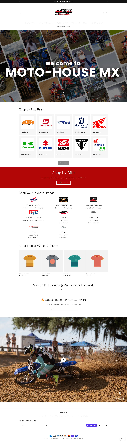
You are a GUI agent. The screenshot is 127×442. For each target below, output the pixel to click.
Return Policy (70, 416)
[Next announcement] (107, 1)
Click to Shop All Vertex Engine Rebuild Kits (33, 208)
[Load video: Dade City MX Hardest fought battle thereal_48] (63, 359)
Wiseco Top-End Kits (33, 237)
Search (39, 416)
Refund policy (65, 438)
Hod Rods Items (63, 223)
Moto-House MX (51, 438)
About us (52, 416)
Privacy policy (72, 438)
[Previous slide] (60, 103)
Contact (77, 416)
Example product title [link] (24, 274)
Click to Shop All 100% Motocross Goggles (33, 220)
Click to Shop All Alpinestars (93, 208)
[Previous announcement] (19, 1)
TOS (57, 416)
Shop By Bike (63, 92)
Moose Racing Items (93, 223)
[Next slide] (66, 103)
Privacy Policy (62, 416)
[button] (21, 12)
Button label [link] (63, 163)
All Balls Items (63, 237)
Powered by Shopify (57, 438)
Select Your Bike (63, 182)
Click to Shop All (63, 220)
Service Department (84, 416)
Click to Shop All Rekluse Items (63, 208)
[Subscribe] (76, 309)
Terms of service (79, 438)
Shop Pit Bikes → (97, 154)
